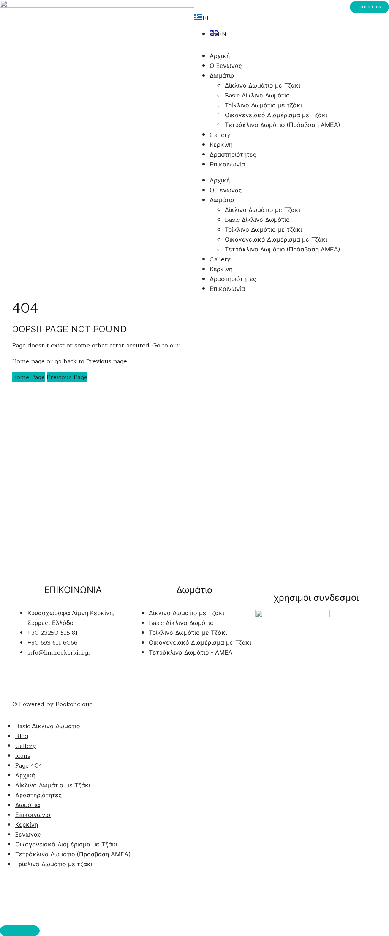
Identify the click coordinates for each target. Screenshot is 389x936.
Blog (21, 736)
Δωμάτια (222, 76)
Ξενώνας (28, 835)
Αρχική (220, 56)
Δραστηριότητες (233, 155)
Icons (22, 756)
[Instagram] (42, 680)
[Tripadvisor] (63, 680)
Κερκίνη (221, 145)
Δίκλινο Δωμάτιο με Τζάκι (262, 86)
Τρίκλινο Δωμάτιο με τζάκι (263, 105)
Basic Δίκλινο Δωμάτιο (257, 96)
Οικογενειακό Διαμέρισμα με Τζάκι (276, 115)
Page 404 (29, 766)
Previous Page (67, 377)
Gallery (220, 135)
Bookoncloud (74, 704)
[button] (369, 7)
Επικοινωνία (227, 165)
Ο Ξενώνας (226, 66)
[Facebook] (21, 680)
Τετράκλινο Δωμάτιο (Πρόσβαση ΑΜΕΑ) (282, 125)
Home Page (28, 377)
